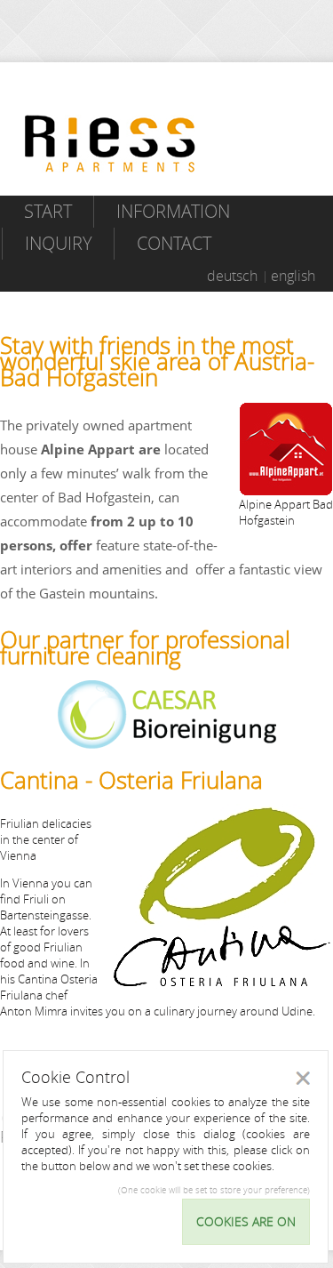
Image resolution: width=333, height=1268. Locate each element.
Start (48, 211)
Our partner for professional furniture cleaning (145, 647)
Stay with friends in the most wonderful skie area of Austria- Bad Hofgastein (157, 361)
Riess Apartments (110, 144)
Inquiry (58, 243)
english (293, 275)
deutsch (232, 275)
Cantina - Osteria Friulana (131, 780)
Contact (174, 243)
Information (173, 211)
